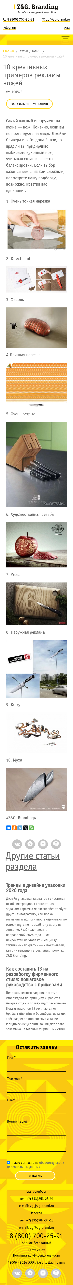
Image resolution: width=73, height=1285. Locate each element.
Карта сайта (36, 1250)
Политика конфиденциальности (36, 1255)
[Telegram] (19, 827)
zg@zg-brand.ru (58, 19)
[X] (25, 827)
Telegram (9, 27)
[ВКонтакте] (8, 827)
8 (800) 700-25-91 (20, 19)
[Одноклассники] (14, 827)
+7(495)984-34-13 (40, 1220)
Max (67, 27)
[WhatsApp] (31, 827)
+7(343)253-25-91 (40, 1199)
